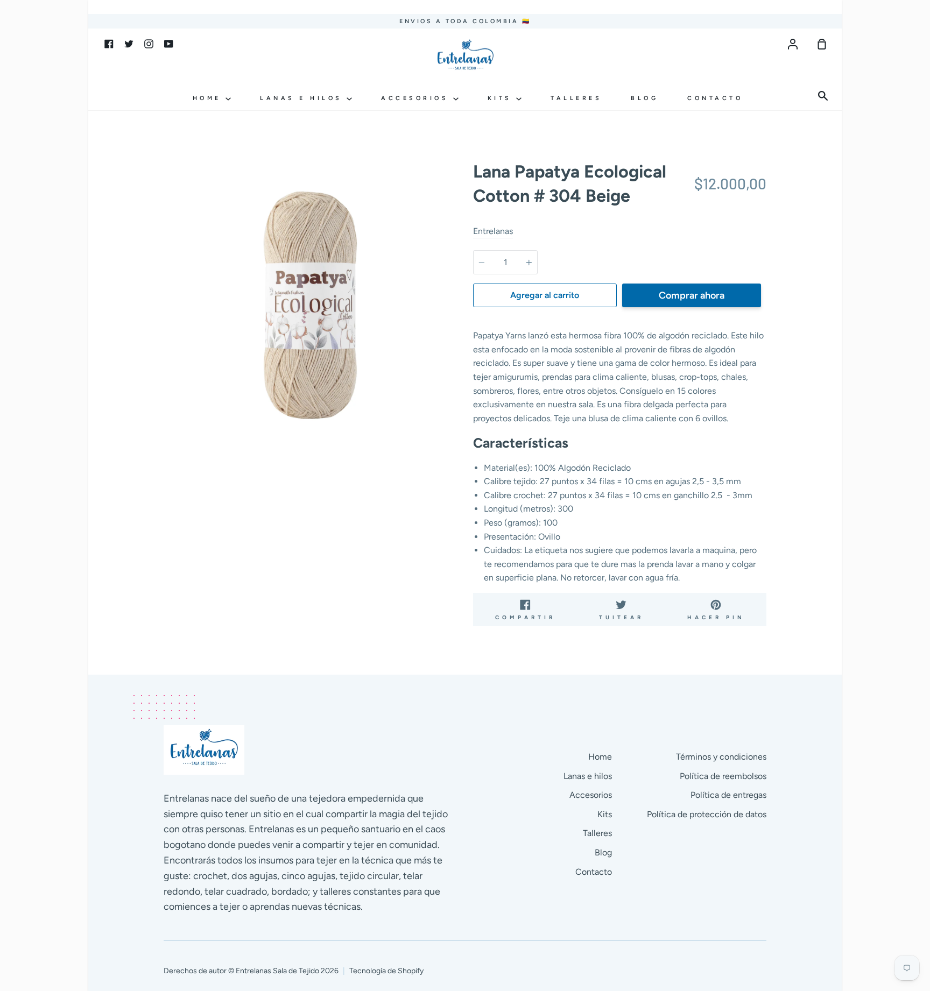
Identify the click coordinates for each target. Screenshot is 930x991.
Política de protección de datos (706, 814)
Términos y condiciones (721, 757)
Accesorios (417, 98)
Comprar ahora (691, 295)
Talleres (576, 98)
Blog (644, 98)
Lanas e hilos (303, 98)
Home (209, 98)
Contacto (715, 98)
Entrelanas (493, 231)
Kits (502, 98)
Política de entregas (728, 795)
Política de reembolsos (723, 776)
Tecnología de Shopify (386, 970)
